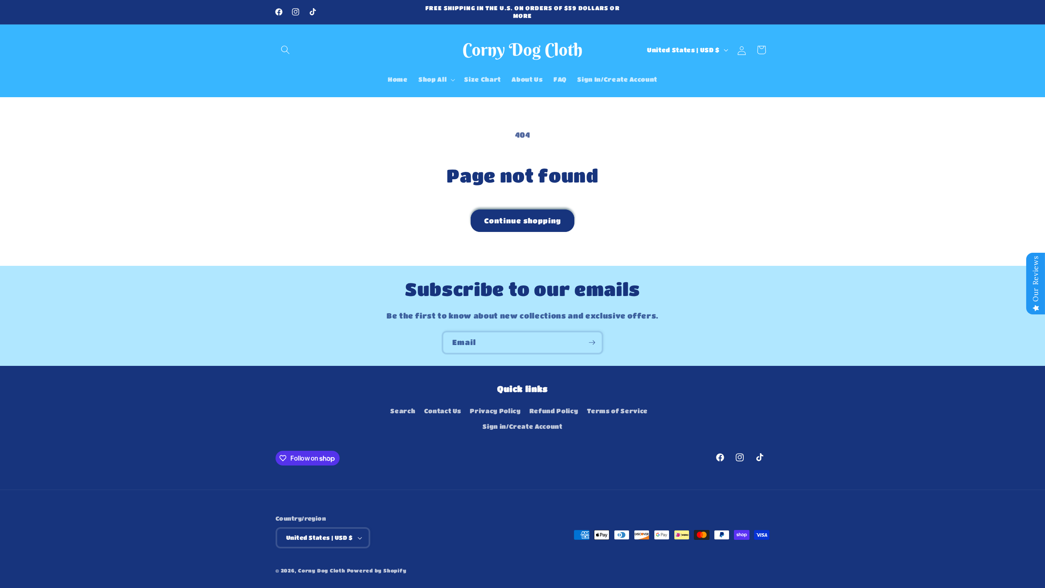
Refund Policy (553, 410)
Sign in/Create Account (522, 426)
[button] (285, 50)
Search (402, 410)
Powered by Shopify (377, 570)
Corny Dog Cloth (321, 570)
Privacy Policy (495, 410)
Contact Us (443, 410)
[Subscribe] (592, 342)
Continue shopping (522, 221)
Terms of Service (617, 410)
